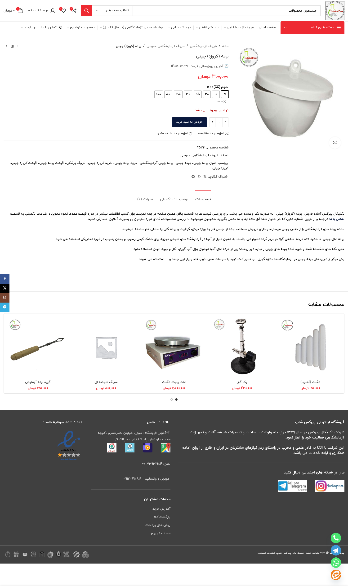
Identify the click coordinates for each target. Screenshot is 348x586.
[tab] (203, 197)
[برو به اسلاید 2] (171, 399)
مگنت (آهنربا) (310, 382)
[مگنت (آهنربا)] (310, 347)
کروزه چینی (220, 168)
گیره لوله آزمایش (38, 382)
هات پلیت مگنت (174, 382)
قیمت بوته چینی (51, 163)
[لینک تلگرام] (193, 177)
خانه (225, 46)
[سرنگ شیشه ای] (106, 347)
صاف (220, 102)
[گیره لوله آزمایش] (38, 347)
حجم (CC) (221, 87)
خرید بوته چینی (126, 163)
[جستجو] (86, 10)
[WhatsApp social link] (199, 177)
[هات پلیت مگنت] (174, 347)
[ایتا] (336, 575)
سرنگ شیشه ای (106, 382)
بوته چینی (183, 163)
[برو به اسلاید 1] (176, 399)
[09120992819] (336, 538)
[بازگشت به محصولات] (12, 46)
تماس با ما (336, 219)
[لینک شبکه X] (205, 177)
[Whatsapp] (336, 562)
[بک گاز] (242, 347)
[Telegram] (336, 550)
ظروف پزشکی (75, 163)
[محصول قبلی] (18, 46)
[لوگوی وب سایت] (335, 10)
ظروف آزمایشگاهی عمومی (166, 46)
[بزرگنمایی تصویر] (335, 143)
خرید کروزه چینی (100, 163)
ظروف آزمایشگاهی (203, 46)
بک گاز (242, 382)
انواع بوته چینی (204, 163)
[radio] (224, 94)
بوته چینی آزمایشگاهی (156, 163)
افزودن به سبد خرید (189, 122)
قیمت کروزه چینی (24, 163)
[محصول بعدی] (6, 46)
